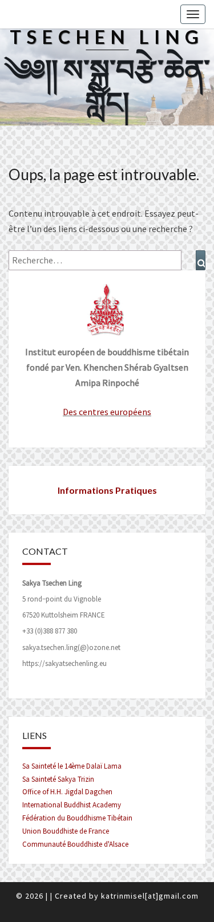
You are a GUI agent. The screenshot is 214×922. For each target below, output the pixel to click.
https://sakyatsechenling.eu (64, 663)
